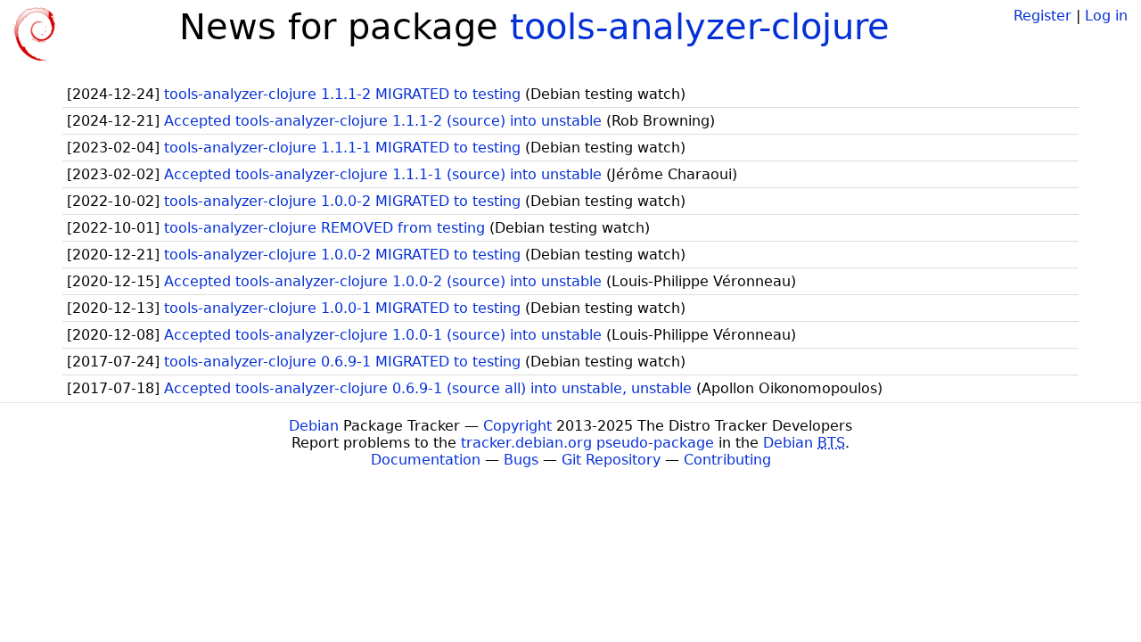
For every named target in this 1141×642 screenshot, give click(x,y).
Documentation (425, 459)
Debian (314, 425)
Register (1042, 15)
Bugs (521, 459)
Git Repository (611, 459)
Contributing (727, 459)
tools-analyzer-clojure (700, 26)
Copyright (517, 425)
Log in (1106, 15)
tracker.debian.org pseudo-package (587, 442)
